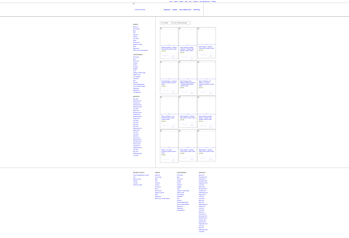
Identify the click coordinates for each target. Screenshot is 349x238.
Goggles (135, 69)
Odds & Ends (136, 74)
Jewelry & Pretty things (139, 72)
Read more (165, 55)
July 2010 (135, 149)
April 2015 (135, 126)
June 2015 (136, 122)
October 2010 (136, 146)
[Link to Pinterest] (214, 9)
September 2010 (137, 147)
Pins (134, 80)
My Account (136, 42)
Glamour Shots (137, 179)
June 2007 (136, 155)
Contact (135, 36)
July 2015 (135, 120)
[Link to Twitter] (211, 9)
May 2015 (135, 124)
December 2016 (137, 105)
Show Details (173, 56)
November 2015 (137, 112)
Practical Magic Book (138, 84)
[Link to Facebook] (206, 9)
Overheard (136, 78)
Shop (134, 46)
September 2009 (137, 153)
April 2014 (135, 136)
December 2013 (137, 140)
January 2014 (136, 138)
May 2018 (135, 99)
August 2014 (136, 130)
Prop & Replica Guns (205, 1)
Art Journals (136, 29)
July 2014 (135, 132)
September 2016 (137, 107)
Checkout (195, 1)
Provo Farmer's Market (139, 86)
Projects (181, 1)
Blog (186, 1)
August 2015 (136, 118)
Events (175, 1)
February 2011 (137, 144)
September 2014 (137, 128)
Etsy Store (136, 38)
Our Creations (136, 76)
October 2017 (136, 103)
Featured (135, 67)
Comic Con (136, 61)
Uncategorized (137, 92)
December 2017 (137, 101)
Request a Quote (137, 44)
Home (171, 1)
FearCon (135, 181)
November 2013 (137, 142)
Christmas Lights (137, 185)
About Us (135, 27)
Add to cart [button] (184, 92)
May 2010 (135, 151)
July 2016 (135, 109)
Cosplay (135, 63)
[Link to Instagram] (209, 9)
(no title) (135, 183)
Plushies (214, 1)
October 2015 (136, 114)
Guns (134, 71)
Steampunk (136, 48)
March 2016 (136, 110)
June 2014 (136, 134)
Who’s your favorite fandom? (140, 50)
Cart (190, 1)
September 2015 (137, 116)
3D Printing (136, 57)
